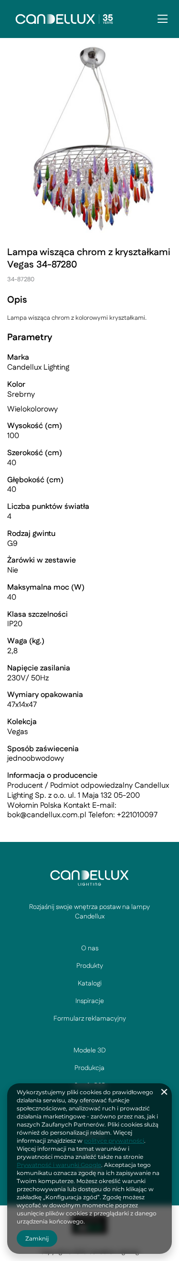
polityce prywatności (114, 1140)
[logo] (89, 877)
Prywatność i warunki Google (59, 1164)
